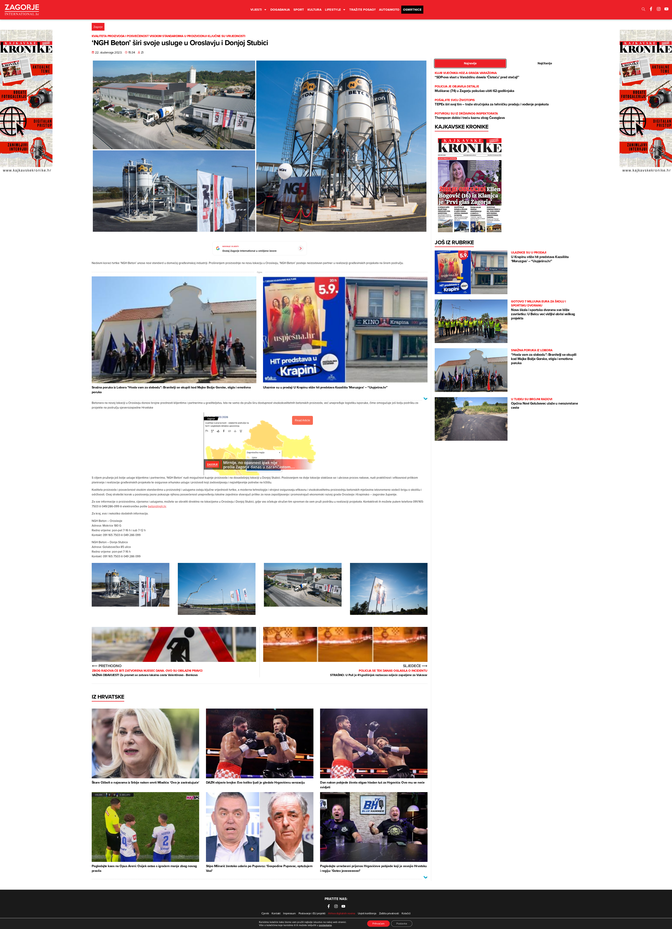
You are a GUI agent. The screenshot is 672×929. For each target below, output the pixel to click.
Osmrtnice (412, 9)
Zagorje (98, 27)
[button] (643, 10)
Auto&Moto (389, 9)
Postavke (401, 923)
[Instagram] (659, 9)
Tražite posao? (362, 9)
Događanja (280, 9)
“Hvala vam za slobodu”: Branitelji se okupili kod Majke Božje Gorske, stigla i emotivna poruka (543, 356)
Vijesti (256, 9)
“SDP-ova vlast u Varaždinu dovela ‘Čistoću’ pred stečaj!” (477, 75)
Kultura (314, 9)
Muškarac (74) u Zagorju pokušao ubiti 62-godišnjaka (474, 88)
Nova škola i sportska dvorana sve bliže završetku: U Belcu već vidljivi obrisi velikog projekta (543, 310)
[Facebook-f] (651, 9)
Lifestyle (333, 9)
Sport (298, 9)
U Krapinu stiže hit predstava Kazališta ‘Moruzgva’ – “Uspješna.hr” (540, 257)
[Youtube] (666, 9)
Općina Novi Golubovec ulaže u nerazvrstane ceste (544, 403)
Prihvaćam (378, 923)
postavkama (325, 925)
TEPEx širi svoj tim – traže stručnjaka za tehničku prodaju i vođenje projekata (492, 102)
